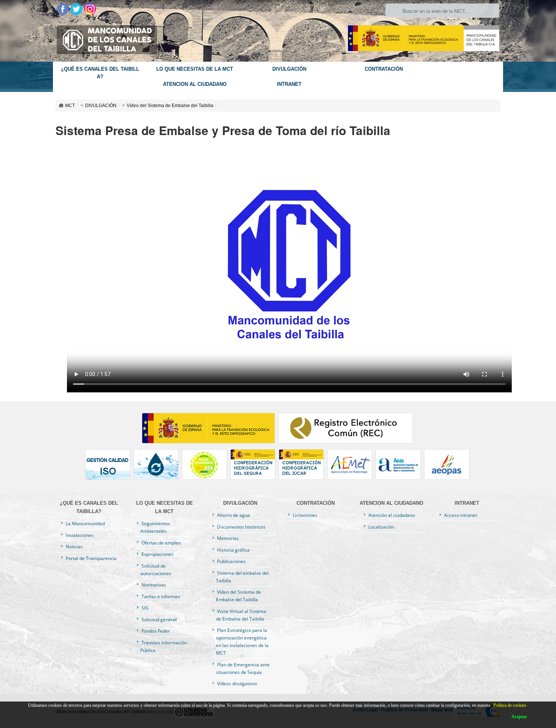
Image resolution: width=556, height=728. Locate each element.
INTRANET (289, 84)
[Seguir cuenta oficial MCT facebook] (63, 8)
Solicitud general (158, 619)
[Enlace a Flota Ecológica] (206, 466)
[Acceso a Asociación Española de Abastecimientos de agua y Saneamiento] (400, 466)
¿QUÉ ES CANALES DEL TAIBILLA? (100, 73)
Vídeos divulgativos (236, 683)
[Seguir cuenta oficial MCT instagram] (90, 8)
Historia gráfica (233, 550)
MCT (70, 105)
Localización (380, 527)
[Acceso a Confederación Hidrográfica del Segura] (254, 466)
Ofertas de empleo (160, 543)
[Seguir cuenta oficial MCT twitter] (77, 8)
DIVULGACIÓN (289, 69)
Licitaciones (304, 515)
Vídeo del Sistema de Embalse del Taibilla (170, 105)
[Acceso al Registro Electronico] (346, 430)
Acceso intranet (460, 515)
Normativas (153, 585)
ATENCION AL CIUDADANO (195, 84)
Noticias (74, 546)
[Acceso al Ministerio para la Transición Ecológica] (210, 430)
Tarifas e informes (160, 596)
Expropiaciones (157, 554)
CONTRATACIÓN (384, 69)
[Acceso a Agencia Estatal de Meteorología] (351, 466)
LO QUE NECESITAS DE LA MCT (194, 69)
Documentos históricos (241, 527)
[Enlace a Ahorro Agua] (158, 466)
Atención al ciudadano (391, 515)
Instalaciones (79, 535)
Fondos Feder (155, 631)
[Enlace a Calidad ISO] (109, 466)
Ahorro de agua (233, 515)
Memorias (227, 538)
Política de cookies (509, 705)
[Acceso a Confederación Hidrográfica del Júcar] (303, 466)
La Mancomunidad (85, 523)
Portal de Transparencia (90, 558)
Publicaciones (231, 561)
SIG (144, 608)
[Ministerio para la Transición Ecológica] (423, 37)
